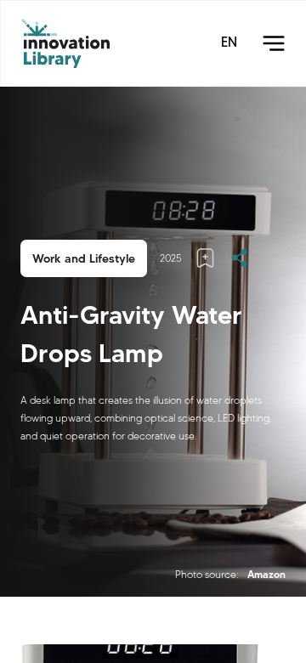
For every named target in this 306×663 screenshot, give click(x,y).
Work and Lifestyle (83, 258)
